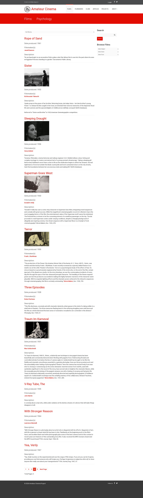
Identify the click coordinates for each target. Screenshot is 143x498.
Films (69, 9)
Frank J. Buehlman (30, 256)
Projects (105, 9)
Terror (28, 229)
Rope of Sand (33, 38)
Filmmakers (79, 9)
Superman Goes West (38, 173)
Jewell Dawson (29, 50)
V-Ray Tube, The (34, 384)
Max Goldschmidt (30, 348)
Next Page (43, 469)
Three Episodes (34, 287)
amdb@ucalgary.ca (33, 2)
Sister (28, 65)
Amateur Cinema (43, 9)
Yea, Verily (31, 445)
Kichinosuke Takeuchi (31, 96)
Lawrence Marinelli (30, 423)
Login (110, 2)
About (114, 9)
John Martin (28, 396)
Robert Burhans (29, 299)
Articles (96, 9)
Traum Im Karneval (36, 319)
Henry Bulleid (28, 151)
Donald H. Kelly (29, 203)
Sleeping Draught (35, 118)
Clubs (88, 9)
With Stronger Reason (38, 411)
